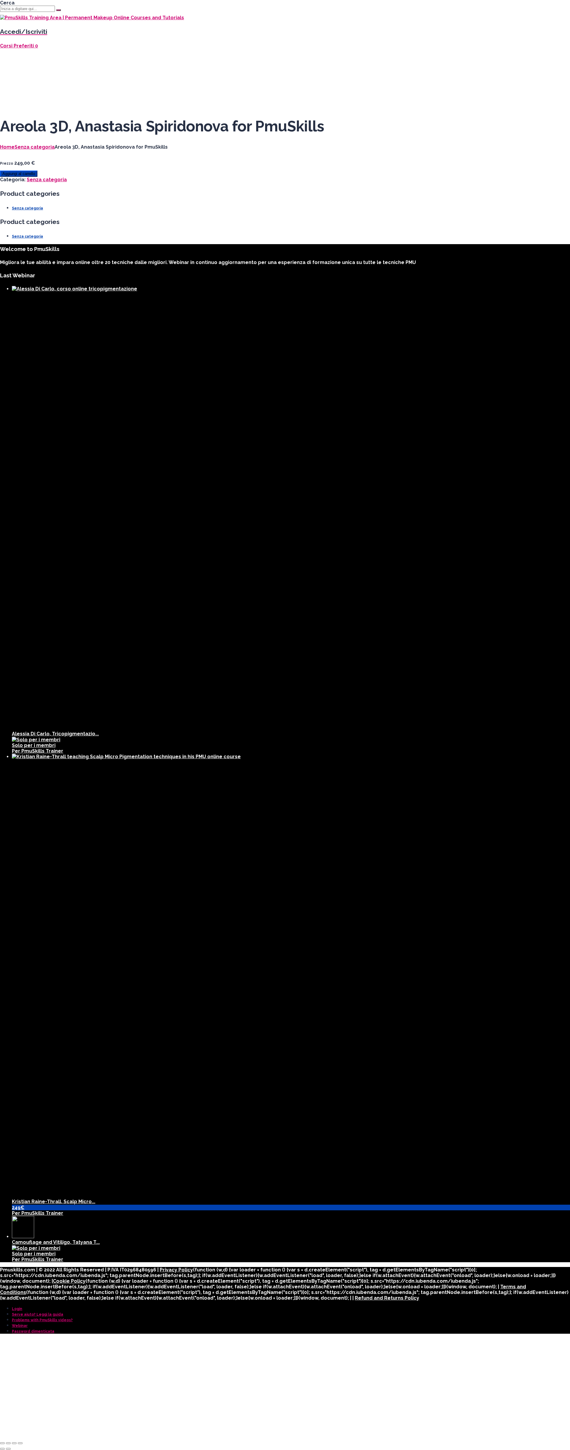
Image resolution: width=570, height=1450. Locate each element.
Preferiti (26, 46)
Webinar (20, 1326)
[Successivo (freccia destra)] (8, 1449)
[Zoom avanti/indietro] (2, 1443)
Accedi (76, 1430)
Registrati (55, 1430)
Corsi (7, 46)
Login (17, 1309)
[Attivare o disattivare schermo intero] (8, 1443)
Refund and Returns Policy (387, 1298)
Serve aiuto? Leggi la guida (37, 1314)
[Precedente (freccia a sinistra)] (2, 1449)
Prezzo (6, 163)
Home (7, 147)
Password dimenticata (33, 1331)
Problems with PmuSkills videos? (42, 1320)
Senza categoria (35, 147)
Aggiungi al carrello (18, 173)
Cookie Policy (69, 1281)
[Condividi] (14, 1443)
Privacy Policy (176, 1270)
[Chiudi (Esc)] (20, 1443)
